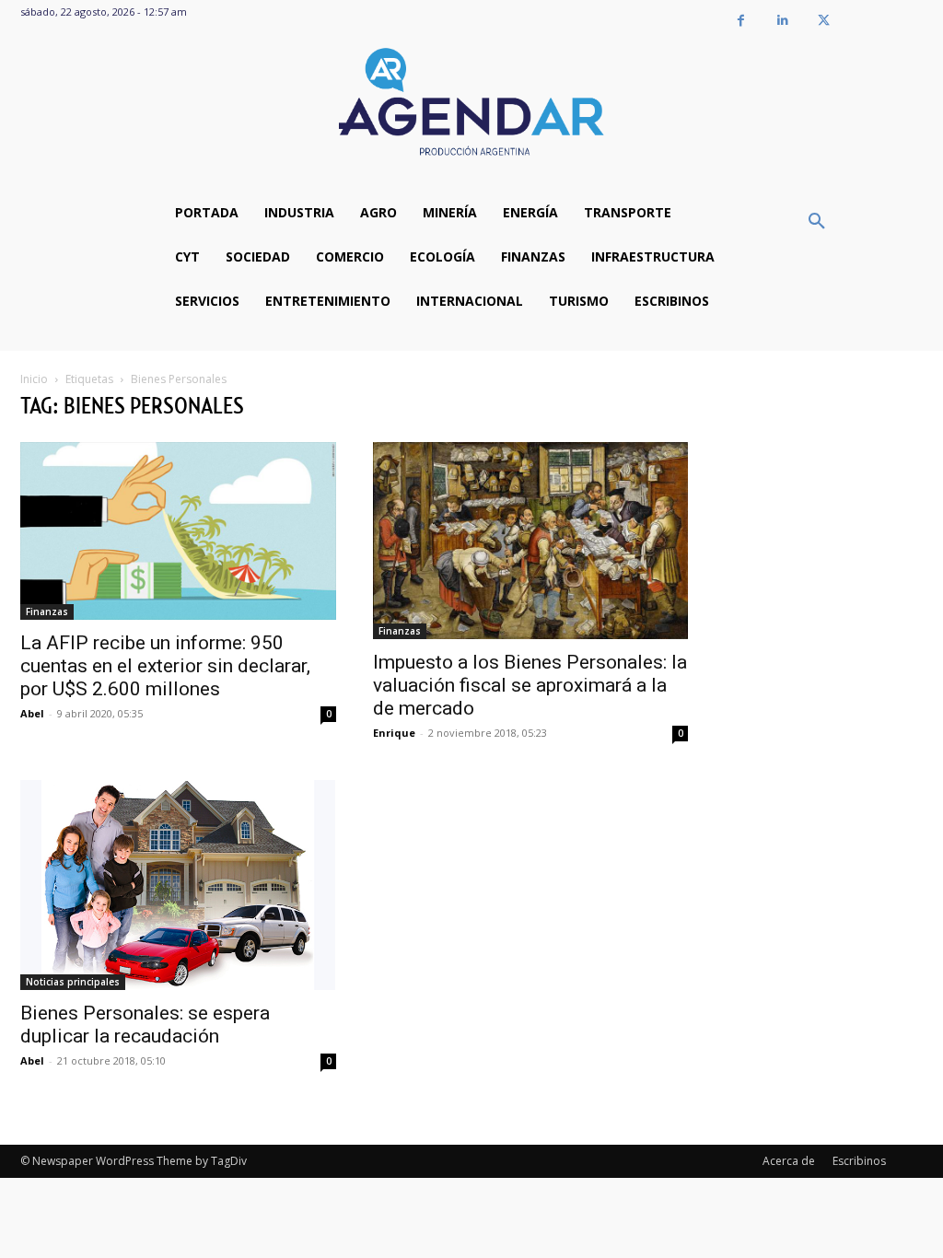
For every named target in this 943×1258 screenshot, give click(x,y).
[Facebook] (741, 21)
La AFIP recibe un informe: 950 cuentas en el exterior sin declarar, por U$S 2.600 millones (165, 666)
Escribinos (859, 1161)
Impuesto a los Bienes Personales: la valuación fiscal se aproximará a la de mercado (530, 685)
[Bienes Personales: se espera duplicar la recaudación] (178, 885)
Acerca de (789, 1161)
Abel (32, 713)
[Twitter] (824, 21)
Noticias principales (73, 981)
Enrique (394, 733)
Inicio (34, 379)
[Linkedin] (782, 21)
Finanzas (47, 611)
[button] (817, 222)
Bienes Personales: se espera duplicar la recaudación (145, 1024)
